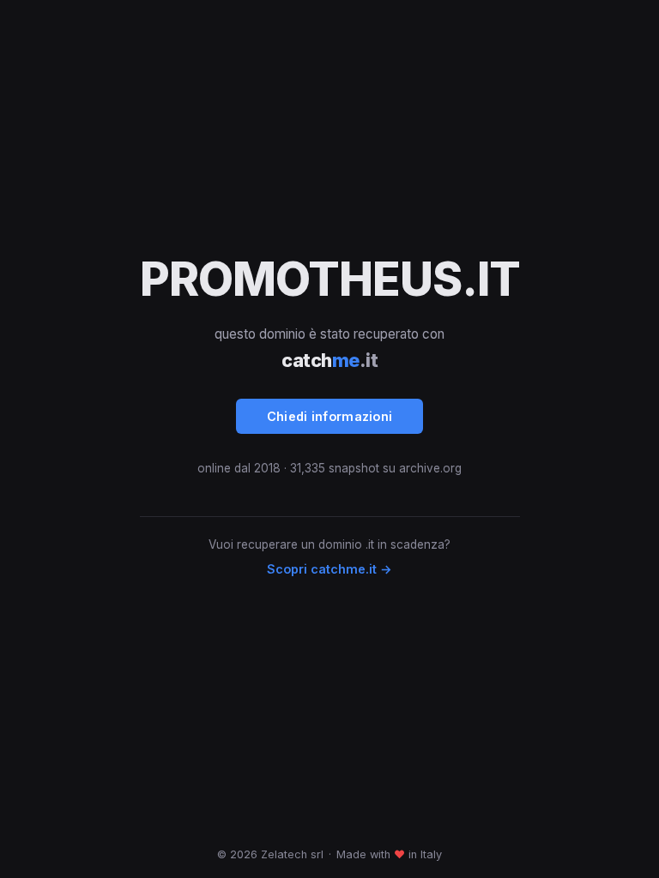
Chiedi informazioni (330, 416)
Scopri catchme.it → (329, 569)
